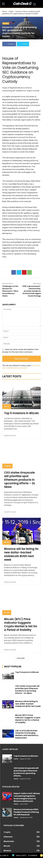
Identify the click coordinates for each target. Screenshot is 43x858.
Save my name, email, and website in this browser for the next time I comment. (20, 350)
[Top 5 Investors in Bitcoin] (21, 395)
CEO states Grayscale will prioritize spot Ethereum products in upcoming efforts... (26, 772)
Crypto (11, 11)
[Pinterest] (24, 272)
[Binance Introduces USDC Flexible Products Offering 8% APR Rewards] (7, 812)
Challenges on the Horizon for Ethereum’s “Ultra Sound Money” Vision (10, 291)
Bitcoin (6, 613)
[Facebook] (13, 272)
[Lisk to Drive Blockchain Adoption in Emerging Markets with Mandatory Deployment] (8, 734)
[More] (32, 44)
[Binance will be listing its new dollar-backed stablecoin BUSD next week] (21, 531)
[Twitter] (19, 272)
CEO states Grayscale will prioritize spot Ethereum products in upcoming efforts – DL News (19, 480)
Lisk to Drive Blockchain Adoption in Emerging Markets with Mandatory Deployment (26, 734)
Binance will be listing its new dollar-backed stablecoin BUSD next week (21, 554)
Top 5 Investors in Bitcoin (21, 413)
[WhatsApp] (29, 272)
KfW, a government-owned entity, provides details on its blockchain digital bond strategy (31, 291)
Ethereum (7, 466)
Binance (7, 542)
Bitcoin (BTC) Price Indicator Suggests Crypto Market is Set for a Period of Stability (20, 624)
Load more (21, 658)
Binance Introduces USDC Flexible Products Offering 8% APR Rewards (26, 812)
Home (4, 11)
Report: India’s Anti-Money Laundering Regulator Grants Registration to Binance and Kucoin (27, 797)
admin (16, 759)
